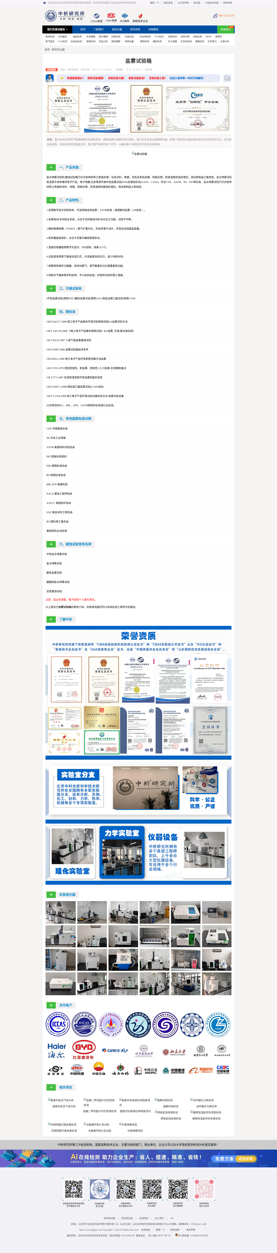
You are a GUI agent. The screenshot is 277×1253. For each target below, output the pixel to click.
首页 (82, 29)
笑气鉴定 (50, 41)
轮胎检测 (115, 36)
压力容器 (172, 41)
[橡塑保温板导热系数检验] (205, 1112)
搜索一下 (154, 3)
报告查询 (168, 3)
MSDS (209, 36)
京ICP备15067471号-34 (159, 1235)
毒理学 (218, 36)
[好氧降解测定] (128, 1124)
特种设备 (129, 41)
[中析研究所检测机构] (64, 20)
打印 (148, 69)
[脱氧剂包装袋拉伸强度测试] (135, 1105)
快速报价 (225, 29)
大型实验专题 (211, 3)
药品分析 (103, 41)
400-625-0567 (226, 15)
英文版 (196, 3)
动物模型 (153, 29)
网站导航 (227, 3)
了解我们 (98, 29)
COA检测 (62, 41)
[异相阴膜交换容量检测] (62, 1124)
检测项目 (143, 1218)
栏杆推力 (212, 41)
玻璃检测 (90, 41)
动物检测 (172, 36)
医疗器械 (103, 36)
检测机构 (145, 1230)
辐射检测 (157, 41)
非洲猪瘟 (90, 36)
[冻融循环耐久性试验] (96, 1124)
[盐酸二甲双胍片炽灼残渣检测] (100, 1105)
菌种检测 (144, 41)
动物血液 (197, 36)
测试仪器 (117, 29)
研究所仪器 (58, 49)
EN (171, 1218)
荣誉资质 (135, 29)
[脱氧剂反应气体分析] (61, 1100)
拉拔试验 (129, 36)
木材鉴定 (62, 36)
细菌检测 (199, 41)
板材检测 (50, 36)
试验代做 (184, 36)
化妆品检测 (76, 41)
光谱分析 (224, 41)
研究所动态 (127, 1218)
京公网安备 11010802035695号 (193, 1235)
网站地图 (174, 1230)
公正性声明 (183, 3)
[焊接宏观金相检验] (166, 1112)
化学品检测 (186, 41)
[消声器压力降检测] (201, 1100)
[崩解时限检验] (164, 1100)
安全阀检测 (145, 36)
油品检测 (77, 36)
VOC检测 (159, 36)
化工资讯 (159, 1218)
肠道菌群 (115, 41)
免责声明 (190, 1230)
